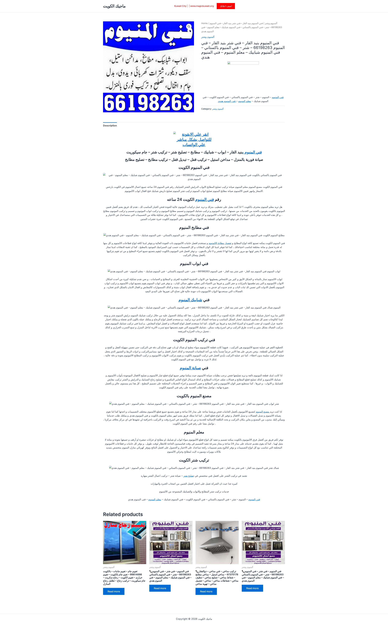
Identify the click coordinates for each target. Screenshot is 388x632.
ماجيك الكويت (114, 6)
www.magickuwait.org (202, 6)
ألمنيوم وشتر (271, 23)
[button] (226, 6)
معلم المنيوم (244, 101)
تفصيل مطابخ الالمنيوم (220, 243)
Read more (114, 591)
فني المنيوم (278, 97)
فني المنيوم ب (252, 152)
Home (204, 23)
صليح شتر (188, 475)
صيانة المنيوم (190, 367)
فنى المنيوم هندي (227, 101)
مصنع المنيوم (263, 411)
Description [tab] (110, 125)
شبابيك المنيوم (190, 299)
